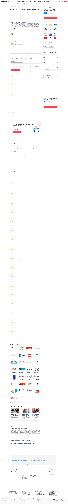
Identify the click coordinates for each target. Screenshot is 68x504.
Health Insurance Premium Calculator (48, 77)
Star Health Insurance (15, 463)
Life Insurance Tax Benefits (38, 493)
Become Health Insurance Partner (52, 489)
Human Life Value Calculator (47, 75)
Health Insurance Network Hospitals (35, 460)
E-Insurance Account (32, 476)
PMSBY (22, 464)
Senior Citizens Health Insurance (26, 494)
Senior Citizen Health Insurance (31, 459)
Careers (39, 478)
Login (65, 1)
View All (12, 450)
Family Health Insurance (23, 459)
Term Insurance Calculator (47, 85)
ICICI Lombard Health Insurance (45, 463)
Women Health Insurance (46, 459)
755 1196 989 (12, 473)
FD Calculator (45, 87)
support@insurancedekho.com (15, 472)
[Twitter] (15, 471)
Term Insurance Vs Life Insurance (39, 490)
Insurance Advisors (25, 1)
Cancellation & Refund (33, 475)
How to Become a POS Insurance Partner (53, 491)
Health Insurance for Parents (39, 459)
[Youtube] (11, 471)
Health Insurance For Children (16, 460)
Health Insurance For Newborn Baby (25, 460)
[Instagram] (12, 471)
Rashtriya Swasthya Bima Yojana (16, 464)
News (39, 1)
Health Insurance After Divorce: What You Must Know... (14, 415)
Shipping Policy (32, 473)
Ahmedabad (45, 55)
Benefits (19, 6)
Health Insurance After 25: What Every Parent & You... (25, 415)
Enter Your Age (13, 61)
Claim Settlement (39, 6)
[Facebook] (10, 471)
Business (23, 476)
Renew (31, 1)
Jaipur (44, 64)
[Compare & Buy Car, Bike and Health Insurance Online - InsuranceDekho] (5, 2)
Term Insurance (24, 474)
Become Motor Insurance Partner (52, 488)
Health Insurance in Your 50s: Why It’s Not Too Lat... (36, 415)
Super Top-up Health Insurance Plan (43, 458)
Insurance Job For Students (51, 494)
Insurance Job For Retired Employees (52, 495)
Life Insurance (23, 473)
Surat (44, 57)
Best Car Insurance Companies (13, 493)
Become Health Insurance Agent (47, 93)
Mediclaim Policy (24, 489)
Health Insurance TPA (51, 458)
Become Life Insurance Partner (52, 490)
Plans (15, 6)
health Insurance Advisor (27, 458)
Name (45, 15)
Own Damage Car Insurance (12, 491)
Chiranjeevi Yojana (26, 464)
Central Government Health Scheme (34, 464)
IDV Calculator (11, 490)
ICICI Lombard (12, 6)
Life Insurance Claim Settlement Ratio (39, 489)
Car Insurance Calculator (46, 79)
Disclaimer (40, 473)
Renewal (22, 6)
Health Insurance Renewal (15, 459)
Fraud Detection (32, 472)
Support (35, 1)
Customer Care (45, 6)
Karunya (40, 464)
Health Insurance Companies (34, 458)
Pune (44, 62)
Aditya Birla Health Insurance (36, 463)
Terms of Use (31, 474)
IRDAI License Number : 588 (57, 499)
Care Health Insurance (21, 463)
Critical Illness (27, 6)
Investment (23, 475)
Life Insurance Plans (37, 492)
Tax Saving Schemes (24, 478)
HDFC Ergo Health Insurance (28, 463)
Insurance (18, 1)
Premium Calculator (33, 6)
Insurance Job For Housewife (51, 493)
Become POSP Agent (45, 1)
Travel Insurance (24, 477)
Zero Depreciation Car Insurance (13, 489)
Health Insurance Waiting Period (44, 460)
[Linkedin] (14, 471)
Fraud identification (41, 472)
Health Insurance (24, 472)
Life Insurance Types (37, 488)
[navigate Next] (41, 414)
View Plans (50, 18)
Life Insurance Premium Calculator (39, 494)
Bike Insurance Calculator (46, 81)
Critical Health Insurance (25, 491)
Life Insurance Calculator (46, 83)
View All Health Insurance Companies (49, 46)
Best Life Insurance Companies (39, 491)
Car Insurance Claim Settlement (13, 492)
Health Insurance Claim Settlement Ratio (17, 458)
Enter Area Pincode (14, 66)
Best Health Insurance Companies (26, 488)
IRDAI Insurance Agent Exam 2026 (52, 492)
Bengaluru (44, 59)
